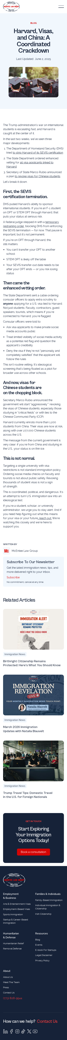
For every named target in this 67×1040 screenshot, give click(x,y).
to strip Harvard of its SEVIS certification (38, 152)
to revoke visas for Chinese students (37, 176)
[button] (61, 6)
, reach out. (45, 518)
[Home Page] (11, 6)
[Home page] (14, 880)
